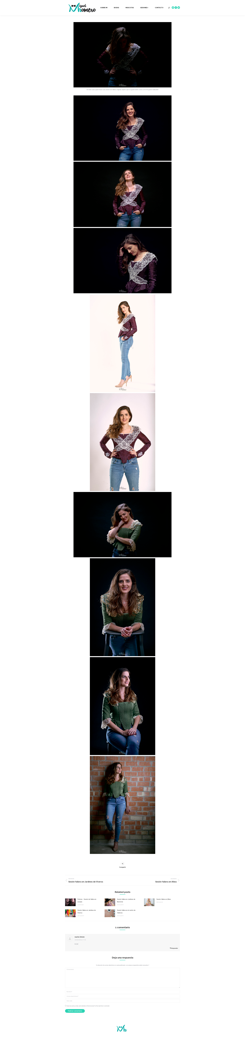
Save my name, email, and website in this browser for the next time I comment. (88, 1006)
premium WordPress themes (128, 1037)
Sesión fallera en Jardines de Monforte (126, 900)
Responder (174, 948)
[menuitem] (105, 7)
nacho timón (80, 937)
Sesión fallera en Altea (163, 899)
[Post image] (70, 902)
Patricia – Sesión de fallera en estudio (87, 900)
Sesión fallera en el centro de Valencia (126, 911)
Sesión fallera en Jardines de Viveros (87, 911)
